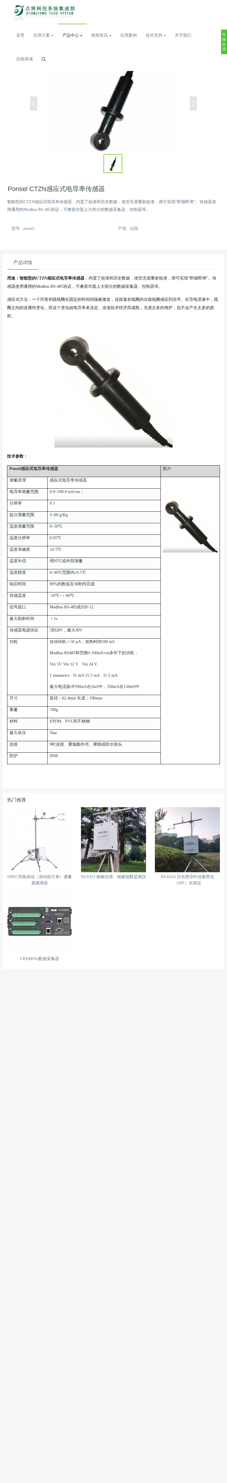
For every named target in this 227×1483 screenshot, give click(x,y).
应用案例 (128, 35)
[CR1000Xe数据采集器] (39, 921)
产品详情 (22, 262)
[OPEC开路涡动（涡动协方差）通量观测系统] (39, 839)
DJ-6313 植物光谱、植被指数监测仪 (113, 877)
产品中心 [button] (71, 35)
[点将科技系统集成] (45, 12)
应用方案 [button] (42, 35)
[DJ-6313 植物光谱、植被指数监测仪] (113, 839)
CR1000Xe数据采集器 (39, 959)
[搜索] (43, 59)
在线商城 (24, 59)
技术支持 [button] (154, 35)
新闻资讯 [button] (100, 35)
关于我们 (183, 35)
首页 (20, 35)
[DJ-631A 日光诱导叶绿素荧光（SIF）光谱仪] (187, 839)
